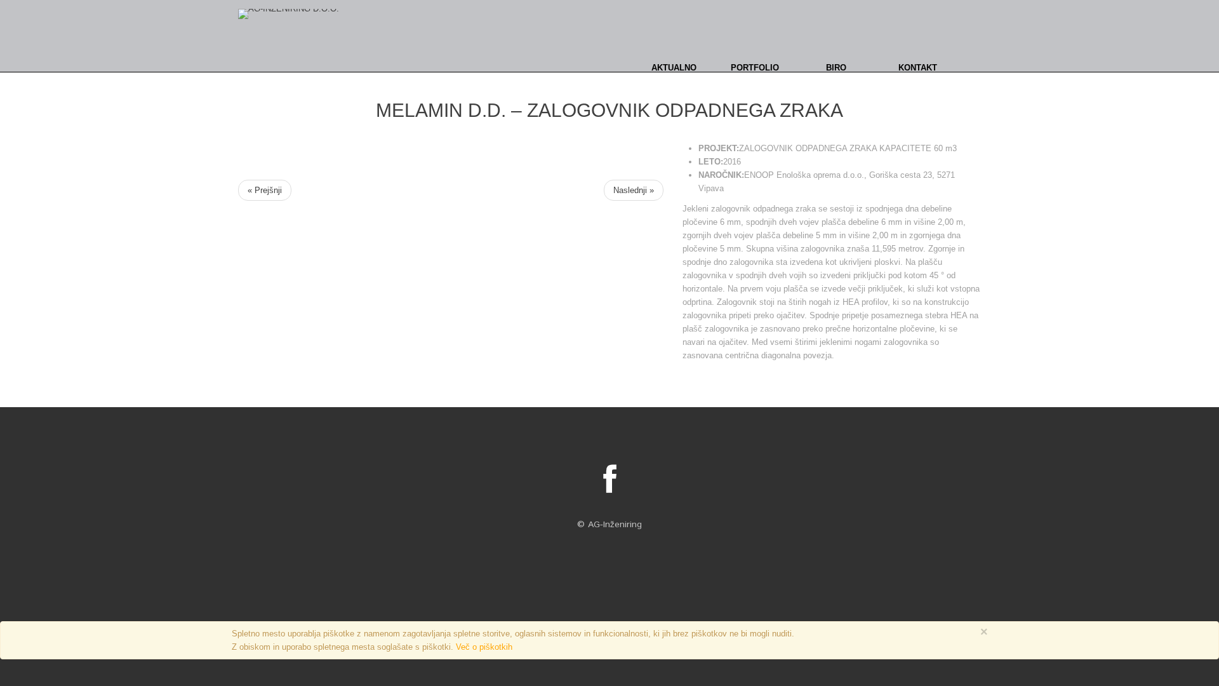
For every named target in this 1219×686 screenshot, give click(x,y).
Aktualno (673, 67)
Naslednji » (633, 190)
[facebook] (609, 479)
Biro (836, 67)
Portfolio (755, 67)
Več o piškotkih (484, 647)
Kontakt (917, 67)
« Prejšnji (265, 190)
